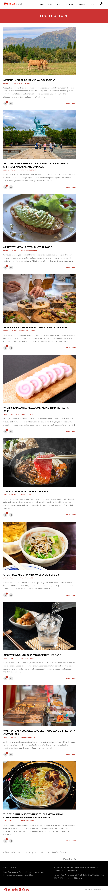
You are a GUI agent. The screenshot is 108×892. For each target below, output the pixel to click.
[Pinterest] (19, 889)
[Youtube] (12, 889)
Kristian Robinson (29, 170)
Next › (55, 852)
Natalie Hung (27, 494)
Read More (70, 103)
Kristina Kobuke (28, 658)
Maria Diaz (25, 83)
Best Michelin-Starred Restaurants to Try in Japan (35, 327)
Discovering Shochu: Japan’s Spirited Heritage (32, 655)
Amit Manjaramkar (29, 250)
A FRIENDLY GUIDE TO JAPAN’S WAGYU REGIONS (29, 80)
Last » (63, 852)
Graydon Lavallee (29, 414)
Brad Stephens (27, 821)
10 (49, 852)
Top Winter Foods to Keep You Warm (25, 491)
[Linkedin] (15, 889)
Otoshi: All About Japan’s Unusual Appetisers (31, 574)
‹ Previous (15, 852)
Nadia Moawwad (28, 737)
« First (6, 852)
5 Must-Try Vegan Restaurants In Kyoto (27, 247)
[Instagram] (22, 889)
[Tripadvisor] (26, 889)
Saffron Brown (28, 330)
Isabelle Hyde (27, 578)
